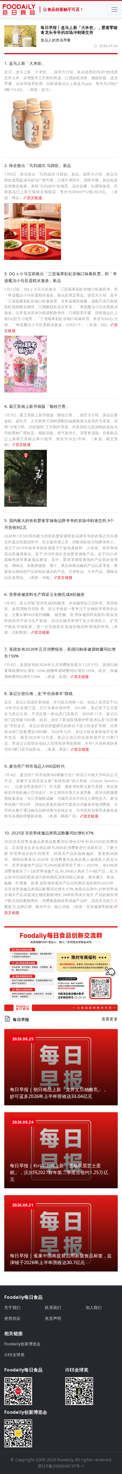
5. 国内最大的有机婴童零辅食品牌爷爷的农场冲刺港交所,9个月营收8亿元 (59, 524)
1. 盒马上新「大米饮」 (24, 63)
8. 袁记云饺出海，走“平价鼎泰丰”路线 (38, 693)
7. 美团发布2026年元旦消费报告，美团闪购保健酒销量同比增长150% (60, 652)
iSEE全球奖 (14, 1354)
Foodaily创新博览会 (22, 1343)
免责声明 (53, 1318)
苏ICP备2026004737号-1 (61, 1466)
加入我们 (94, 1307)
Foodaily (65, 1459)
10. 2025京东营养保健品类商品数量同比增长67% (49, 833)
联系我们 (53, 1307)
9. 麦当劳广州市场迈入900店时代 (34, 766)
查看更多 (110, 1019)
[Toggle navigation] (114, 9)
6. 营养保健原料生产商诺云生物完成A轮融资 (44, 594)
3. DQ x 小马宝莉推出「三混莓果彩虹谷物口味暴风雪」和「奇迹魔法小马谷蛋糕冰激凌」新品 (60, 277)
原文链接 (34, 197)
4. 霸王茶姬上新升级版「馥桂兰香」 (37, 406)
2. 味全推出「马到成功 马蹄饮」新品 (37, 165)
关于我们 (12, 1307)
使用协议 (12, 1318)
